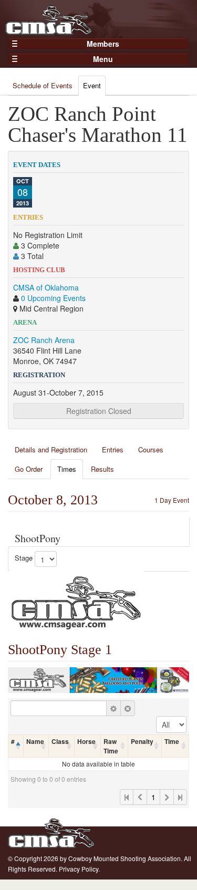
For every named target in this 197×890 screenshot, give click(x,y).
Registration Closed (98, 411)
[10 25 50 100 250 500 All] (171, 724)
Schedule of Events (42, 85)
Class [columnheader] (60, 741)
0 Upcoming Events (53, 298)
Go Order (29, 469)
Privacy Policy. (79, 868)
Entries (112, 449)
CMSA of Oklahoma (46, 287)
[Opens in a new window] (76, 601)
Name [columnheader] (35, 741)
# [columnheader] (13, 741)
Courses (150, 449)
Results (102, 469)
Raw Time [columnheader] (110, 746)
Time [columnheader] (171, 741)
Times (66, 469)
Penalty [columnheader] (142, 741)
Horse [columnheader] (86, 741)
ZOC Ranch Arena (44, 340)
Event (92, 85)
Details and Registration (51, 449)
